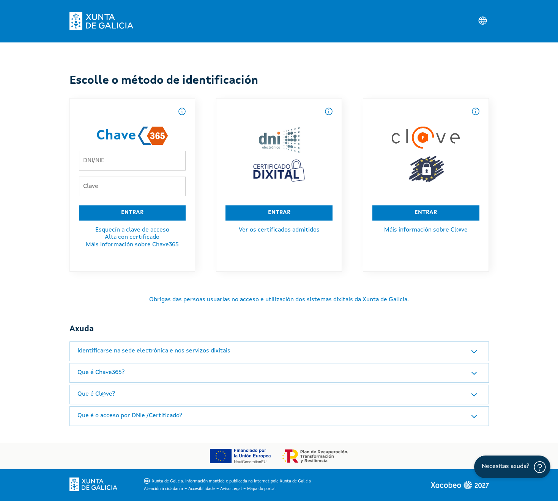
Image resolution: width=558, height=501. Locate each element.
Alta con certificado (132, 237)
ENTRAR (132, 213)
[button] (279, 351)
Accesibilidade (201, 489)
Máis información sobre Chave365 (132, 245)
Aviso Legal (231, 489)
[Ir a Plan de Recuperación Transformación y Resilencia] (315, 456)
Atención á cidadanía (163, 489)
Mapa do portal (261, 489)
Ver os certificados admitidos (279, 230)
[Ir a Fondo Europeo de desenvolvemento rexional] (240, 455)
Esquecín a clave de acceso (132, 230)
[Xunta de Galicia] (101, 21)
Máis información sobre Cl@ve (426, 230)
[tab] (279, 351)
